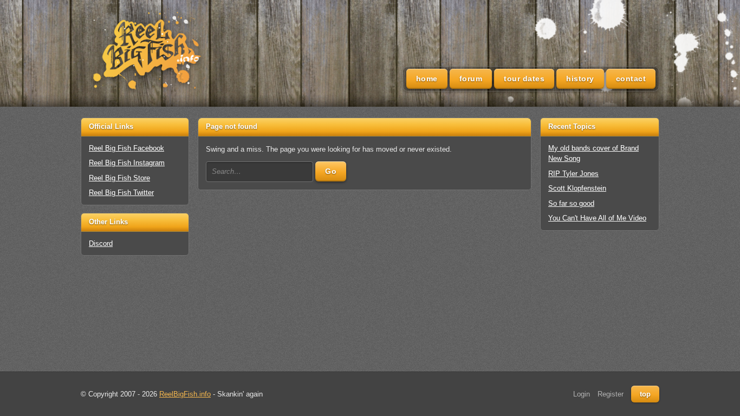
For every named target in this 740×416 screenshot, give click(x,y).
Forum (471, 78)
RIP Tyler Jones (573, 174)
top (645, 394)
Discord (101, 243)
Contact (631, 78)
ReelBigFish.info (185, 394)
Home (427, 78)
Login (581, 394)
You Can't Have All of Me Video (597, 218)
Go (330, 171)
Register (611, 394)
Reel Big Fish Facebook (126, 148)
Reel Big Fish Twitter (121, 192)
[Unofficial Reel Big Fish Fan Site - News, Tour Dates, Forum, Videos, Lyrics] (146, 51)
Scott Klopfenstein (577, 188)
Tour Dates (524, 78)
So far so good (571, 203)
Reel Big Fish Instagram (127, 163)
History (580, 78)
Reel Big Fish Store (119, 178)
